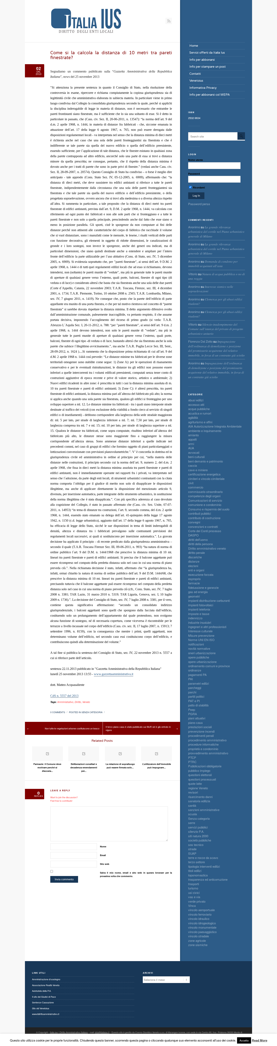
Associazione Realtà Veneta (45, 985)
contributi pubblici (199, 513)
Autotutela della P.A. (41, 990)
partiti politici (196, 696)
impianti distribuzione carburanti (209, 600)
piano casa (195, 722)
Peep (191, 709)
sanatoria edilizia (199, 801)
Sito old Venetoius (40, 1008)
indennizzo (195, 618)
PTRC (192, 762)
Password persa (199, 204)
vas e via (194, 897)
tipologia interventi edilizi (204, 866)
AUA (191, 448)
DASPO (193, 535)
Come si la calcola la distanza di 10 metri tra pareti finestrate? (111, 55)
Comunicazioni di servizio (205, 500)
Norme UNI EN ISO (201, 640)
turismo (193, 888)
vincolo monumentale (202, 927)
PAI (190, 679)
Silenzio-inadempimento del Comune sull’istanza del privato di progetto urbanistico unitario (215, 329)
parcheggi (194, 687)
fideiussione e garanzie (203, 587)
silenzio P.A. (196, 831)
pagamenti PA (197, 674)
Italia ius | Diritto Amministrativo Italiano (69, 1032)
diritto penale (196, 552)
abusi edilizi (195, 400)
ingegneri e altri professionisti (207, 627)
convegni (194, 522)
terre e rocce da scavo (203, 857)
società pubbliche (199, 840)
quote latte (195, 783)
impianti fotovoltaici (200, 605)
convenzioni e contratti (203, 526)
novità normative (199, 648)
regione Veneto (198, 788)
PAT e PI (194, 701)
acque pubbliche (199, 409)
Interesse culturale (200, 631)
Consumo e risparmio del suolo (208, 509)
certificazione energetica (204, 474)
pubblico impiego (199, 770)
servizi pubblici (198, 827)
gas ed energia (198, 592)
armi (191, 444)
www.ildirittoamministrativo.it (45, 1014)
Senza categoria (92, 712)
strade (192, 849)
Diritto (78, 702)
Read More (259, 1040)
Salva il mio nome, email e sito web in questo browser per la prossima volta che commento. (136, 874)
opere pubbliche (198, 657)
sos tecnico (195, 844)
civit (190, 483)
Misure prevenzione (201, 635)
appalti (192, 439)
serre (191, 823)
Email (103, 855)
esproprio (194, 579)
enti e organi (196, 570)
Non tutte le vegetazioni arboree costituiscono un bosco (72, 728)
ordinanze (194, 670)
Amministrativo (65, 702)
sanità (192, 805)
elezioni (193, 566)
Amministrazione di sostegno (46, 979)
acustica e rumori (199, 413)
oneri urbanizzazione (202, 653)
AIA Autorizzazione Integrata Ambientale (215, 426)
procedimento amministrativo (207, 740)
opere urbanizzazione (202, 661)
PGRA (192, 714)
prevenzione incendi (201, 731)
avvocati (193, 452)
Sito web (104, 863)
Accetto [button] (244, 1040)
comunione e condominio (204, 504)
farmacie (194, 583)
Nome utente (195, 160)
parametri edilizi (198, 683)
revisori (193, 792)
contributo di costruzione (204, 518)
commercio (195, 487)
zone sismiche (197, 945)
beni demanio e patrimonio (205, 461)
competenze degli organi (204, 496)
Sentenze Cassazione (43, 1002)
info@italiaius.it (102, 1032)
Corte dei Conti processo (204, 531)
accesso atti (196, 404)
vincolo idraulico (198, 918)
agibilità (193, 417)
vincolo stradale (198, 936)
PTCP (192, 757)
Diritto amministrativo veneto (207, 548)
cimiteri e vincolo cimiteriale (206, 478)
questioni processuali (202, 779)
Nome (103, 846)
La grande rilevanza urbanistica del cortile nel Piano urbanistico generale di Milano (216, 231)
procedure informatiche (203, 744)
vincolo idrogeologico (202, 923)
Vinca (192, 905)
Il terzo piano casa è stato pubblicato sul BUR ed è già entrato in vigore (138, 728)
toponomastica (198, 875)
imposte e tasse (198, 614)
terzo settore (196, 862)
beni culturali (196, 457)
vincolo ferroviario (200, 914)
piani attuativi (196, 718)
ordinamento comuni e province (209, 666)
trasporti (193, 884)
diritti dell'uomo (198, 539)
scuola (192, 814)
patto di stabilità (198, 705)
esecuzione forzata (200, 574)
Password (194, 173)
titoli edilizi (194, 870)
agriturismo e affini (200, 422)
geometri (194, 596)
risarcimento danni (200, 797)
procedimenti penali (201, 735)
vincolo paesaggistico (202, 932)
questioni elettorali (200, 775)
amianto (193, 435)
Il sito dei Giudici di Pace (44, 996)
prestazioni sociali (200, 727)
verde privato (196, 901)
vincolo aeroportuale (201, 910)
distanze (193, 561)
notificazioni (196, 644)
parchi (192, 692)
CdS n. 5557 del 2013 (64, 695)
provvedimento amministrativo (208, 753)
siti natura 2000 (198, 836)
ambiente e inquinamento (204, 431)
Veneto (86, 702)
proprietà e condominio (203, 749)
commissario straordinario (205, 491)
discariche (195, 557)
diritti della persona (200, 544)
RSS (168, 21)
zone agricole (197, 940)
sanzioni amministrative (203, 810)
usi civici (194, 892)
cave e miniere (198, 470)
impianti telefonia (199, 609)
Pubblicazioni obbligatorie (204, 766)
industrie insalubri (199, 622)
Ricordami (198, 187)
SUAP (192, 853)
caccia (192, 465)
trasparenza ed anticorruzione (208, 879)
